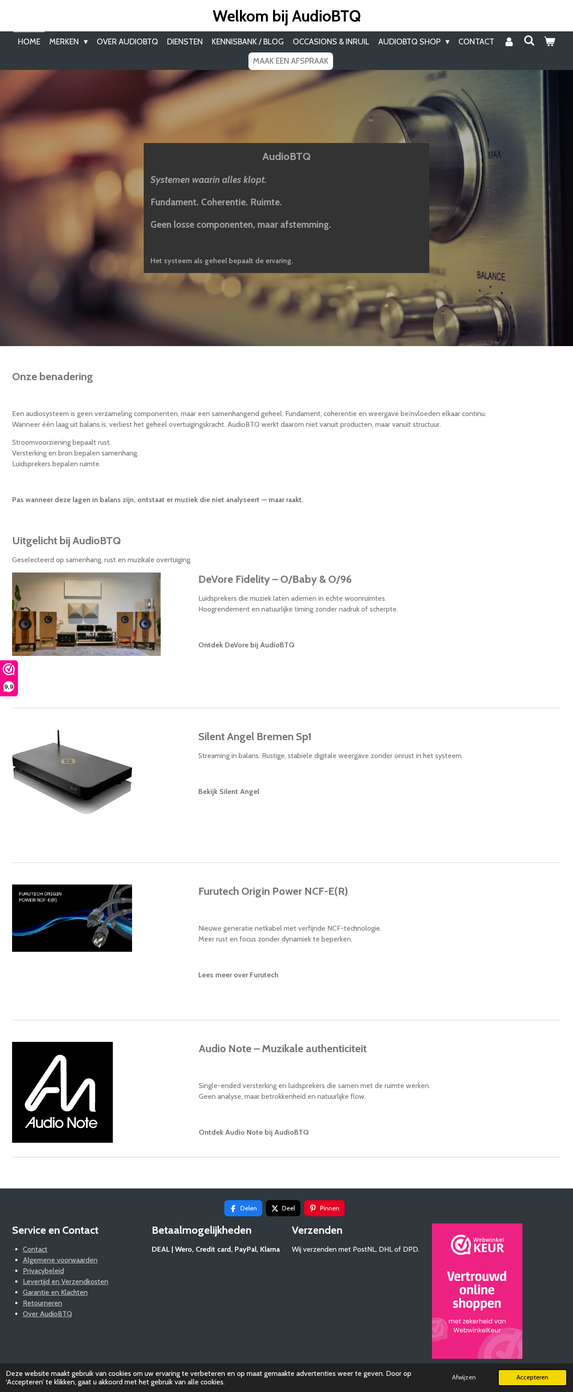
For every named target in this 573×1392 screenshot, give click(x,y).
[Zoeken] (529, 40)
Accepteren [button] (532, 1377)
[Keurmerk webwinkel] (477, 1292)
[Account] (509, 41)
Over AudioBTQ (47, 1314)
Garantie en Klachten (55, 1292)
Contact (35, 1249)
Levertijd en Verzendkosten (65, 1281)
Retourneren (42, 1303)
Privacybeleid (43, 1270)
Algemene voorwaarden (60, 1260)
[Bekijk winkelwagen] (549, 41)
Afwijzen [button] (464, 1377)
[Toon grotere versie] (62, 1092)
